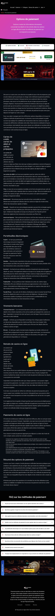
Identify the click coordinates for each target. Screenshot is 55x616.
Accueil (12, 7)
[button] (27, 72)
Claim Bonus (29, 75)
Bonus (35, 605)
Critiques (25, 7)
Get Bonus (48, 56)
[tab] (27, 503)
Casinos (17, 7)
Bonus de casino (33, 7)
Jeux (42, 7)
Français (5, 10)
